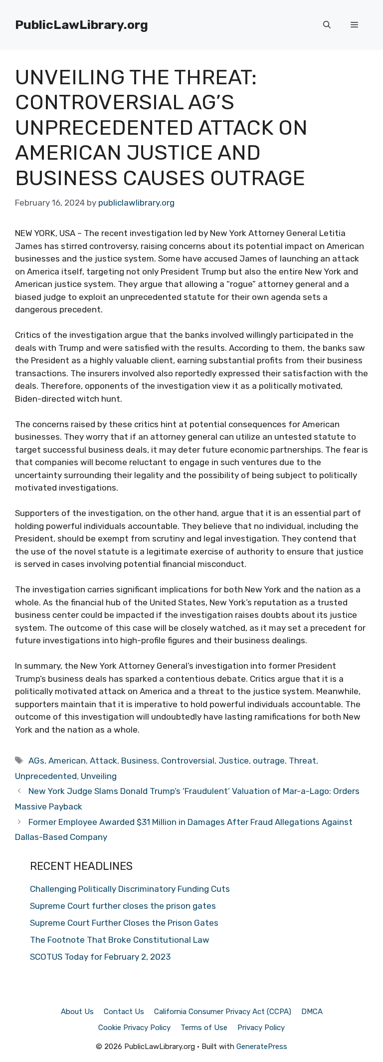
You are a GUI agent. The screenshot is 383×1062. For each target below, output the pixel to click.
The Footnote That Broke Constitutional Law (119, 940)
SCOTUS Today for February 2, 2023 (100, 957)
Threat (302, 761)
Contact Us (124, 1011)
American (67, 761)
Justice (233, 761)
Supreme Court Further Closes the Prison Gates (124, 923)
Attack (103, 761)
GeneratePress (261, 1046)
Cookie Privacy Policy (134, 1027)
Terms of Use (204, 1027)
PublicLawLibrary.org (81, 24)
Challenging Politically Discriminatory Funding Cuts (130, 889)
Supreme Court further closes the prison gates (123, 906)
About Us (77, 1011)
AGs (36, 761)
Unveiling (99, 776)
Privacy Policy (261, 1027)
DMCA (312, 1011)
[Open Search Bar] (327, 25)
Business (139, 761)
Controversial (187, 761)
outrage (269, 761)
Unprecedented (46, 776)
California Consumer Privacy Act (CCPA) (222, 1011)
